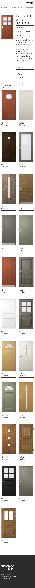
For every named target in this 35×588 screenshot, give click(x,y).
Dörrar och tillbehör (12, 7)
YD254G (4, 375)
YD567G (4, 458)
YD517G (22, 166)
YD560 (4, 291)
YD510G (22, 416)
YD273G (4, 541)
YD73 (4, 333)
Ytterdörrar (30, 7)
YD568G (4, 166)
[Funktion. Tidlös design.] (8, 105)
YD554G (4, 416)
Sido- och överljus (24, 71)
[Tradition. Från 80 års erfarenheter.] (26, 272)
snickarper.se (4, 7)
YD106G (4, 124)
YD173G (4, 500)
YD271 (21, 249)
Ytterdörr (21, 68)
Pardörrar (21, 74)
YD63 (22, 291)
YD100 (22, 124)
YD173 (22, 458)
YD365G (22, 375)
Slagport (20, 77)
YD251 (4, 249)
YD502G (4, 208)
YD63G (22, 333)
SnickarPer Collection (22, 7)
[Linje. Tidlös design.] (26, 189)
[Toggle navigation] (3, 3)
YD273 (22, 500)
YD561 (21, 208)
